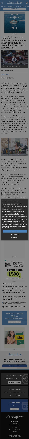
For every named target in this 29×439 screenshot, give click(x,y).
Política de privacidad (11, 227)
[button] (14, 238)
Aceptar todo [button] (14, 231)
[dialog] (14, 219)
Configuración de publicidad (13, 224)
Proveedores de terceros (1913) (9, 214)
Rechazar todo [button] (15, 234)
